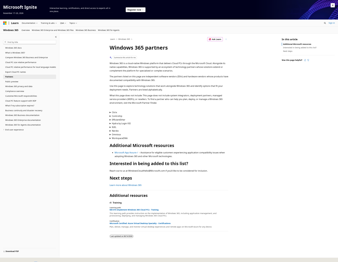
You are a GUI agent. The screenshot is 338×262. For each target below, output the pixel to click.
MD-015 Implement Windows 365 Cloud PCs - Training (134, 210)
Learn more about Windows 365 (126, 185)
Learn (112, 39)
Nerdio (115, 130)
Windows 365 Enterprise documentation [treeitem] (23, 120)
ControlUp (117, 116)
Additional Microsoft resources (297, 44)
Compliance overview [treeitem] (14, 91)
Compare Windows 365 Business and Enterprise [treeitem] (26, 57)
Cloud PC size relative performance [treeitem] (20, 62)
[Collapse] (56, 37)
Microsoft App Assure (125, 152)
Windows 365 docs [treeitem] (13, 48)
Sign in (332, 23)
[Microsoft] (5, 23)
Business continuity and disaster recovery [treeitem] (23, 110)
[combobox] (29, 42)
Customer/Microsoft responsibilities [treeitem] (21, 96)
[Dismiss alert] (333, 5)
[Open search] (325, 23)
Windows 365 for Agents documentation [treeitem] (23, 125)
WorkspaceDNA (120, 138)
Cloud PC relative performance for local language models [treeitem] (30, 67)
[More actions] (226, 39)
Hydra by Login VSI (121, 123)
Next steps (287, 51)
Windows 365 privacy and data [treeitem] (18, 86)
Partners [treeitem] (9, 76)
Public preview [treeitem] (11, 81)
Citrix (114, 112)
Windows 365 (124, 39)
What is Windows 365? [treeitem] (15, 52)
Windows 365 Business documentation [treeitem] (22, 115)
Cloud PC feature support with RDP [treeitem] (20, 101)
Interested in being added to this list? (299, 47)
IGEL (114, 127)
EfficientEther (118, 119)
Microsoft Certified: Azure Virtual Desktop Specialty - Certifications (140, 223)
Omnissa (116, 134)
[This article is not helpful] (308, 60)
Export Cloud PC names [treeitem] (15, 72)
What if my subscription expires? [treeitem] (19, 105)
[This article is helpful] (305, 60)
